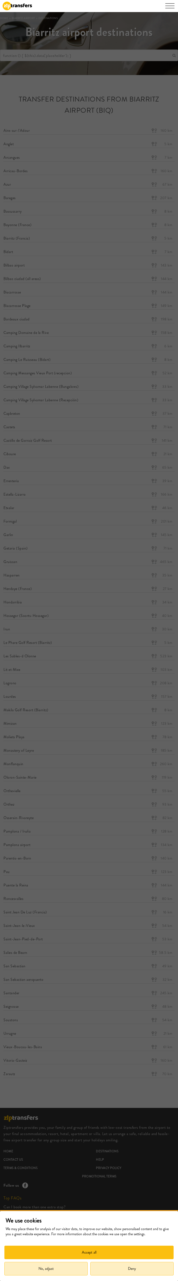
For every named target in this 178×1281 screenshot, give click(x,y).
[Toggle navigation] (170, 8)
